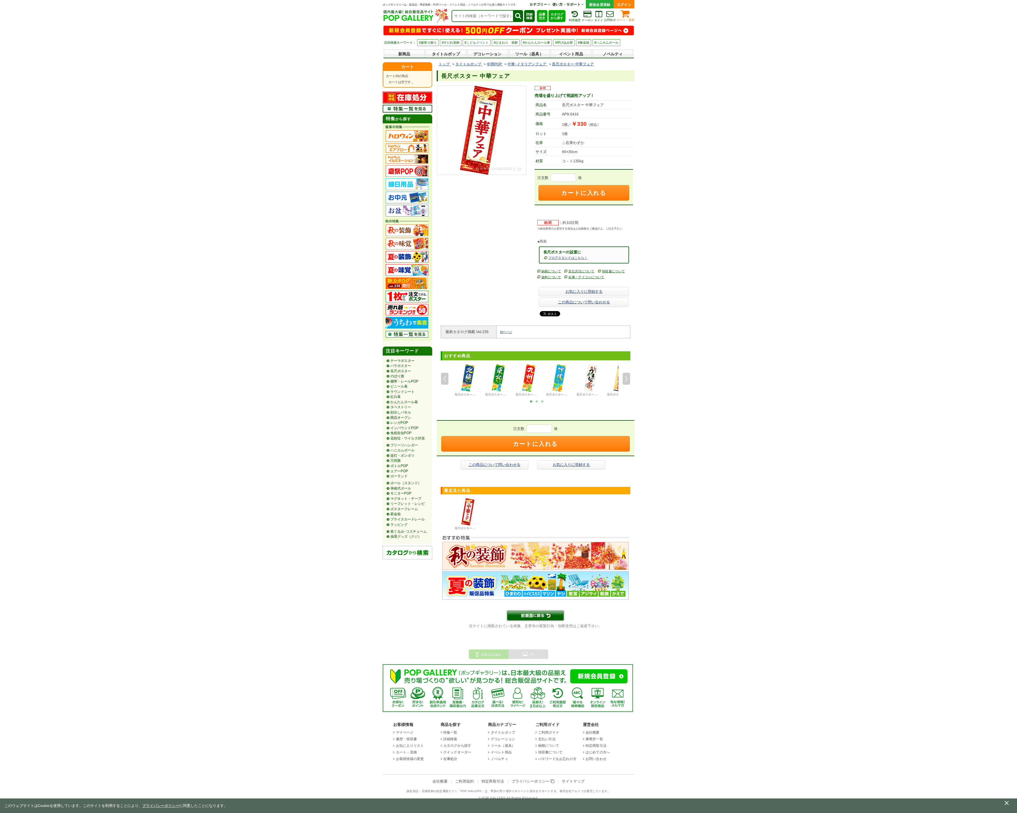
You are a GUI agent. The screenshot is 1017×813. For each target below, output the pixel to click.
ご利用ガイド (548, 732)
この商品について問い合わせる (584, 302)
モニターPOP (401, 493)
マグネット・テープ (405, 499)
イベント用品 (571, 54)
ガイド (598, 20)
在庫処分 (450, 759)
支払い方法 (547, 739)
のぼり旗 (397, 376)
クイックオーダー (457, 752)
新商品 (404, 54)
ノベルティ (613, 54)
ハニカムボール (402, 450)
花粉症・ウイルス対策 (407, 438)
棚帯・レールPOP (404, 381)
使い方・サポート (567, 4)
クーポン (587, 20)
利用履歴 (575, 20)
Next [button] (626, 379)
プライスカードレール (407, 519)
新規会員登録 (599, 5)
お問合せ (610, 19)
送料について (551, 277)
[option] (468, 381)
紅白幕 (395, 397)
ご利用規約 (464, 781)
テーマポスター (402, 361)
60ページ (506, 332)
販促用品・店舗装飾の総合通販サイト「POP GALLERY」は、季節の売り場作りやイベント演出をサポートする (481, 791)
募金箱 (395, 514)
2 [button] (536, 401)
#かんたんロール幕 (536, 42)
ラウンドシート (402, 392)
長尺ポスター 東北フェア (501, 394)
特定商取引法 (596, 746)
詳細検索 (529, 16)
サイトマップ (573, 781)
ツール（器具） (529, 54)
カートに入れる (583, 193)
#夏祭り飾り (428, 42)
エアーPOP (399, 471)
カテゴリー (538, 4)
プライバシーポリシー (531, 781)
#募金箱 (583, 42)
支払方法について (581, 271)
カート (407, 67)
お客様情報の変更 (410, 759)
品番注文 (542, 16)
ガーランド (399, 476)
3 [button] (542, 401)
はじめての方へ (598, 752)
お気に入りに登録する (584, 291)
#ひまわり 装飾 (506, 42)
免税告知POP (401, 433)
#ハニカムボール (606, 42)
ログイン (624, 5)
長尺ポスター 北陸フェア (471, 394)
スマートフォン (491, 654)
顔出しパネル (400, 412)
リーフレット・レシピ (407, 504)
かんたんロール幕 (404, 402)
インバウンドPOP (404, 428)
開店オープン (400, 418)
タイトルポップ (446, 54)
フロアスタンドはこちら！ (568, 258)
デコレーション (488, 54)
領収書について (613, 271)
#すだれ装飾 (451, 42)
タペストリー (400, 407)
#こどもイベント (477, 42)
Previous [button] (445, 379)
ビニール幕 (399, 386)
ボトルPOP (399, 466)
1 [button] (531, 401)
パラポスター (400, 366)
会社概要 (593, 732)
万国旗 (395, 460)
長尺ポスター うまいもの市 (594, 394)
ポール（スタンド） (405, 483)
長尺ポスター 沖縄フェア (562, 394)
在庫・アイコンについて (586, 277)
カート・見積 (625, 19)
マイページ (404, 732)
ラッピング (399, 525)
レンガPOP (399, 423)
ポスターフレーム (404, 509)
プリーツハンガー (404, 445)
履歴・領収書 (406, 739)
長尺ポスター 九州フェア (532, 394)
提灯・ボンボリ (402, 455)
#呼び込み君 (564, 42)
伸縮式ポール (400, 488)
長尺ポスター (400, 371)
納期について (551, 271)
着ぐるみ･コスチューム (408, 531)
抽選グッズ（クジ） (405, 536)
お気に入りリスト (410, 746)
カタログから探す (557, 16)
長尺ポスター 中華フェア (471, 528)
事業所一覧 (594, 739)
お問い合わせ (596, 759)
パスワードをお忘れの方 (557, 759)
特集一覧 (450, 732)
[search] (518, 16)
